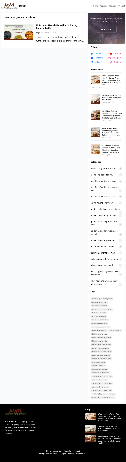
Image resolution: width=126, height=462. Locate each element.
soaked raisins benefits (99, 380)
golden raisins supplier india (104, 240)
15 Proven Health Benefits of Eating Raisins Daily (56, 27)
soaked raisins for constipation (101, 383)
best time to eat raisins (99, 306)
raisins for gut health (98, 366)
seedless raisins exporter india (101, 376)
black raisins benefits (98, 313)
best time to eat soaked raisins (101, 309)
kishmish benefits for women (104, 259)
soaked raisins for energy (100, 387)
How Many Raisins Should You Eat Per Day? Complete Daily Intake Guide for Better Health (112, 114)
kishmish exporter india (99, 334)
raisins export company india (101, 359)
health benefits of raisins (102, 246)
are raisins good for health (13, 26)
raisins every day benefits (102, 265)
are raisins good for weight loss (102, 299)
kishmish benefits (115, 330)
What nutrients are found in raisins (103, 397)
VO (87, 454)
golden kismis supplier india (103, 215)
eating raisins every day (102, 203)
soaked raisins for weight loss (101, 390)
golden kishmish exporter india (105, 209)
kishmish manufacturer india (101, 337)
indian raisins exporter (98, 330)
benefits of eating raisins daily (105, 181)
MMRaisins (54, 454)
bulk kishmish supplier (99, 316)
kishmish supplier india (99, 341)
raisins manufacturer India (100, 373)
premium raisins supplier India (101, 352)
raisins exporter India (98, 362)
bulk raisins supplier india (100, 320)
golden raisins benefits (99, 323)
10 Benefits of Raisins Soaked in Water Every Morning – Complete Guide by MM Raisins (111, 148)
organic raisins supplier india (101, 344)
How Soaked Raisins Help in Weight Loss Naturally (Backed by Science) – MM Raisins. (111, 131)
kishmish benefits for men (103, 253)
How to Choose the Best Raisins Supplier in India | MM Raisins (112, 97)
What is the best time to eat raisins (103, 394)
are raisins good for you (102, 175)
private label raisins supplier (100, 355)
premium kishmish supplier (100, 348)
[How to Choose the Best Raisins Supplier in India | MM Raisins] (95, 99)
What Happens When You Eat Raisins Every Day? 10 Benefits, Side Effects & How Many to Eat (111, 80)
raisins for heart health (99, 369)
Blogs (22, 5)
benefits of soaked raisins (103, 196)
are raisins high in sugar (99, 302)
